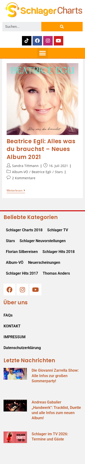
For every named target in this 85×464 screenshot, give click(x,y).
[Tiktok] (26, 40)
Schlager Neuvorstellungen (43, 241)
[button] (42, 53)
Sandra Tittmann (25, 165)
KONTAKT (12, 326)
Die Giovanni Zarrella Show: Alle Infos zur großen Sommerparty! (55, 375)
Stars (59, 172)
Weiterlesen (16, 190)
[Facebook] (37, 40)
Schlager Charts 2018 (24, 230)
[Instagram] (48, 40)
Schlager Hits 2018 (58, 251)
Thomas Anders (56, 273)
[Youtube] (58, 40)
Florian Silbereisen (22, 251)
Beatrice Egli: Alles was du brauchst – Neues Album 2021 (41, 149)
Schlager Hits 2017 (22, 273)
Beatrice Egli (41, 172)
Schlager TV (57, 230)
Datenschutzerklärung (22, 348)
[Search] (62, 26)
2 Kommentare (23, 178)
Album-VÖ (20, 172)
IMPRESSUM (15, 337)
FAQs (8, 315)
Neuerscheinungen (44, 262)
